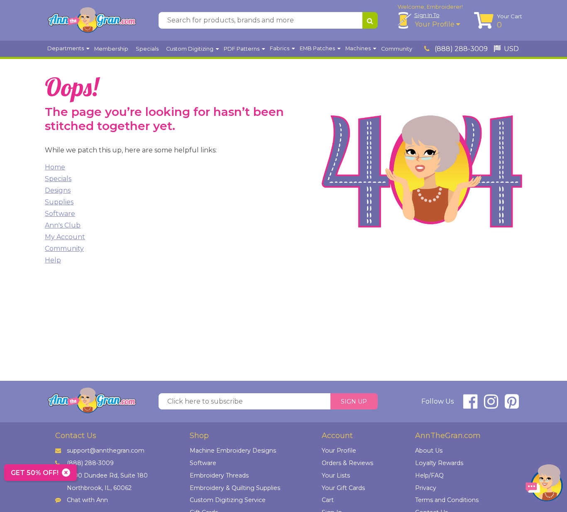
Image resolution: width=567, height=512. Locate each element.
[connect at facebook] (470, 405)
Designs (58, 190)
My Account (65, 237)
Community (64, 248)
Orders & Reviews (347, 463)
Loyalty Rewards (439, 463)
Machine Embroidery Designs (233, 450)
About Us (428, 450)
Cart (328, 500)
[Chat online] (544, 485)
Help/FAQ (429, 475)
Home (55, 167)
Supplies (59, 202)
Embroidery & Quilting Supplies (235, 488)
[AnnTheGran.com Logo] (92, 20)
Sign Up (354, 401)
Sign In (427, 15)
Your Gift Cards (343, 488)
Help (53, 260)
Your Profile (435, 24)
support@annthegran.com (105, 450)
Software (60, 214)
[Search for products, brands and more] (370, 20)
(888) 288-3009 (460, 49)
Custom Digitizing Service (228, 500)
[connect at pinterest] (512, 405)
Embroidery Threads (219, 475)
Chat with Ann (87, 500)
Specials (58, 179)
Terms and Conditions (447, 500)
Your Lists (336, 475)
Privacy (425, 488)
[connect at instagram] (491, 405)
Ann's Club (63, 225)
